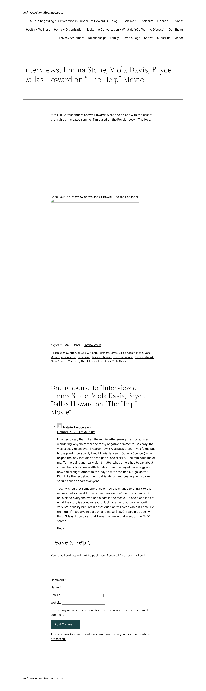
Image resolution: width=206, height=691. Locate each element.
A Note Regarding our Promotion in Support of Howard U (69, 21)
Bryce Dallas (118, 352)
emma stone (68, 357)
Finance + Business (170, 21)
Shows (148, 38)
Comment (58, 580)
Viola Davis (119, 361)
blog (115, 21)
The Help (73, 361)
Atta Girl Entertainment (95, 352)
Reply (61, 528)
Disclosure (146, 21)
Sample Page (131, 38)
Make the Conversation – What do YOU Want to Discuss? (126, 29)
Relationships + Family (103, 38)
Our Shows (176, 29)
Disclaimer (129, 21)
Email (55, 595)
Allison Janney (59, 352)
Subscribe (163, 38)
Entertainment (92, 345)
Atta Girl (75, 352)
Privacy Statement (71, 38)
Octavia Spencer (123, 357)
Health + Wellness (38, 29)
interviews (84, 357)
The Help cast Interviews (96, 361)
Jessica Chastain (102, 357)
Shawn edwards (144, 357)
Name (56, 587)
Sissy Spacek (59, 361)
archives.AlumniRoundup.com (43, 12)
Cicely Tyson (135, 352)
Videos (178, 38)
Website (56, 602)
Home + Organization (68, 29)
